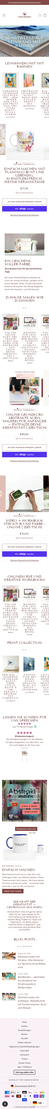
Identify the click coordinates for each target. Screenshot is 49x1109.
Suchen (24, 1026)
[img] (24, 723)
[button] (22, 760)
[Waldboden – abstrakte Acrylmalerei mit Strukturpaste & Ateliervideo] (9, 976)
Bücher (24, 1034)
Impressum (24, 1054)
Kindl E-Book (29, 806)
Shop (24, 1022)
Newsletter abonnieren (24, 1080)
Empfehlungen (24, 1030)
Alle (24, 308)
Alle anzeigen (24, 946)
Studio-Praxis (24, 1063)
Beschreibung (24, 193)
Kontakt (24, 1038)
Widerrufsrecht (24, 1042)
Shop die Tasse (12, 891)
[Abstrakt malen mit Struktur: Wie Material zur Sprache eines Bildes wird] (9, 956)
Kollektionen (29, 33)
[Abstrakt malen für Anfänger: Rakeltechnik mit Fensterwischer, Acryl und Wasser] (9, 996)
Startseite (18, 33)
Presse (24, 1059)
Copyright (24, 1050)
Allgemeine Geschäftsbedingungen (24, 1046)
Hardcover (30, 812)
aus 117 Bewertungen (23, 726)
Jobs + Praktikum (24, 1067)
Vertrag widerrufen (24, 1072)
